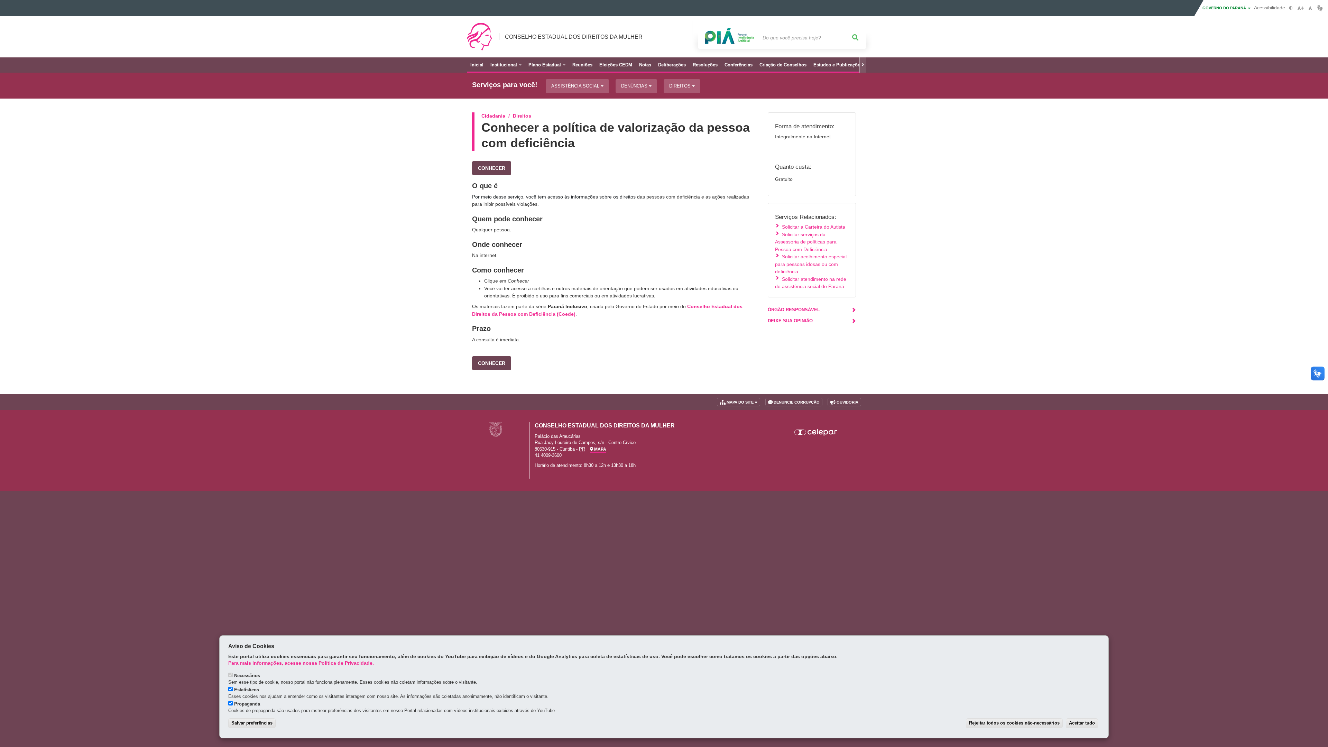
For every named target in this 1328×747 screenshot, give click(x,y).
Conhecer (491, 168)
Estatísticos (246, 689)
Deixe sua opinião (790, 320)
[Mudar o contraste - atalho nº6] (1291, 8)
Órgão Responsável (794, 309)
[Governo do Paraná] (496, 429)
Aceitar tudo (1082, 723)
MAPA (599, 449)
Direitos (680, 86)
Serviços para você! (504, 85)
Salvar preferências (252, 723)
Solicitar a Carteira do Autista (813, 227)
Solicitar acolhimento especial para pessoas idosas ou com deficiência (811, 264)
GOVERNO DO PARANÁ (1224, 8)
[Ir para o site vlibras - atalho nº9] (1320, 8)
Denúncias (635, 86)
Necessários (247, 675)
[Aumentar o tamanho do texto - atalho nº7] (1300, 8)
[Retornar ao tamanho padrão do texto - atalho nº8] (1310, 8)
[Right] (862, 65)
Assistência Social (576, 86)
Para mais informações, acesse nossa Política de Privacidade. (301, 663)
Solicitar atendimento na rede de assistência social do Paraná (810, 282)
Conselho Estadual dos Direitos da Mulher (574, 37)
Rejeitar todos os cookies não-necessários (1014, 723)
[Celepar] (816, 432)
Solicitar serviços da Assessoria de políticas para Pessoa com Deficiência (806, 242)
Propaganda (247, 704)
